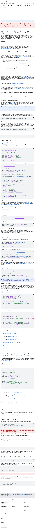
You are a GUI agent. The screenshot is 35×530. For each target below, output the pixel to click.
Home (2, 3)
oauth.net (22, 48)
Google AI (2, 521)
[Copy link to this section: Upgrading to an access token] (13, 260)
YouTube (13, 507)
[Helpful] (32, 3)
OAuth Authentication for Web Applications (21, 56)
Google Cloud (25, 507)
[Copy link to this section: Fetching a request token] (12, 140)
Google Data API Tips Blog (14, 331)
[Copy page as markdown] (5, 7)
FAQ (18, 104)
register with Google (27, 77)
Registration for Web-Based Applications (18, 83)
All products (2, 522)
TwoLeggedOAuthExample (13, 395)
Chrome (25, 502)
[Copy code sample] (33, 148)
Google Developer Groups (4, 502)
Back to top (2, 345)
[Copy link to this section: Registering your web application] (17, 74)
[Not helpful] (33, 3)
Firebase (25, 503)
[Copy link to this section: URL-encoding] (6, 121)
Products (5, 3)
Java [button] (2, 142)
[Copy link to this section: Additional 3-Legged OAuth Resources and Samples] (22, 330)
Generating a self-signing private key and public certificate (22, 88)
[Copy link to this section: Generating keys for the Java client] (16, 455)
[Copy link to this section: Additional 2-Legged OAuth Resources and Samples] (22, 390)
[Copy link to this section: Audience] (6, 41)
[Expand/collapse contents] (5, 9)
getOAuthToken (18, 272)
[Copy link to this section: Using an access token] (10, 283)
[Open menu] (1, 1)
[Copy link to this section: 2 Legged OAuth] (9, 348)
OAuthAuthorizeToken (27, 202)
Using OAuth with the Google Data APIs (11, 333)
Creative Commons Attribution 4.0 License (24, 493)
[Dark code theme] (33, 117)
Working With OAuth (10, 97)
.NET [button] (11, 142)
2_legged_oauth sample (28, 395)
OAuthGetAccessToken (7, 263)
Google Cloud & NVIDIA (4, 506)
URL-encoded (28, 123)
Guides (13, 3)
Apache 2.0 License (11, 494)
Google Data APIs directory (7, 24)
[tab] (2, 143)
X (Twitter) (13, 506)
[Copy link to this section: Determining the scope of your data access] (19, 100)
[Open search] (24, 1)
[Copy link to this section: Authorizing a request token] (13, 200)
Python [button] (8, 142)
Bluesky (13, 502)
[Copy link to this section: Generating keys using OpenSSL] (17, 419)
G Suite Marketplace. (7, 360)
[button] (17, 21)
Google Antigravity (26, 506)
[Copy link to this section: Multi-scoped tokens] (8, 112)
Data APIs (10, 1)
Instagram (13, 503)
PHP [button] (5, 142)
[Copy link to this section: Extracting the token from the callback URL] (15, 228)
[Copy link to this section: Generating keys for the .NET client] (16, 443)
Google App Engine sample (13, 336)
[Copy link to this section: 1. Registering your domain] (9, 81)
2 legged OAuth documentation (7, 399)
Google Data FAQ (12, 103)
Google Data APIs (9, 3)
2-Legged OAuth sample (11, 394)
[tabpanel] (17, 171)
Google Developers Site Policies (23, 494)
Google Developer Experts (4, 503)
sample (10, 334)
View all (25, 510)
